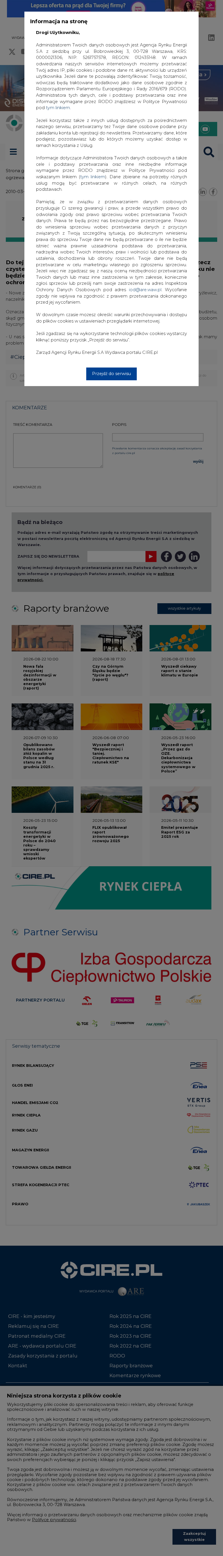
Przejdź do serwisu (111, 373)
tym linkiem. (58, 107)
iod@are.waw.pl (145, 289)
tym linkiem (92, 176)
